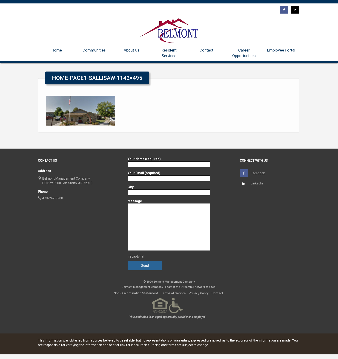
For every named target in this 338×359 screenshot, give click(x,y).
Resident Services (169, 53)
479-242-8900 (52, 198)
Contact (206, 50)
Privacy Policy (199, 293)
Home (57, 50)
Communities (94, 50)
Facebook (257, 173)
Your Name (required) (144, 159)
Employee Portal (281, 50)
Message (135, 201)
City (131, 187)
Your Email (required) (144, 173)
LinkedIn (256, 183)
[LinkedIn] (295, 9)
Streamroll (187, 287)
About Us (132, 50)
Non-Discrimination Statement (136, 293)
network (200, 287)
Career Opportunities (244, 53)
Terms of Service (173, 293)
